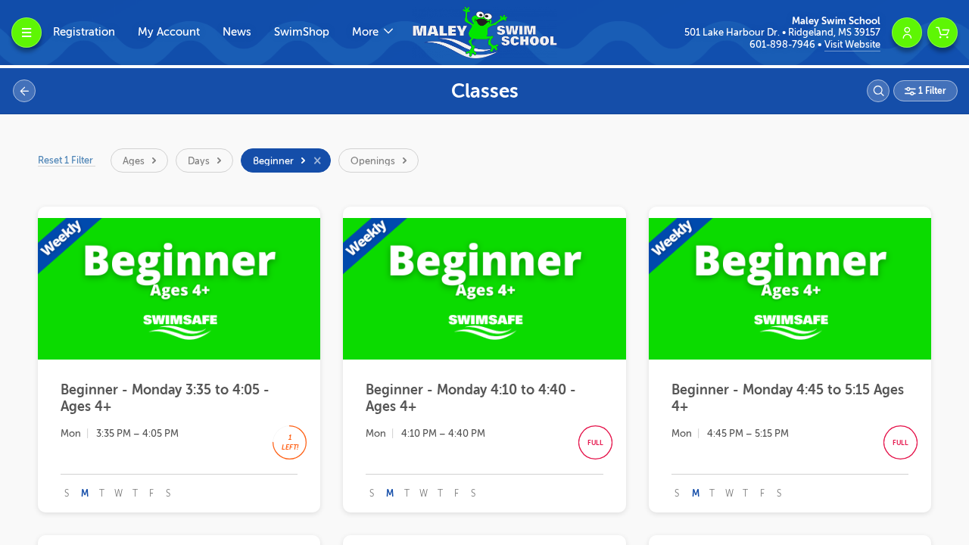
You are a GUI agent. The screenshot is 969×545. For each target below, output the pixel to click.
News (237, 32)
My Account (169, 32)
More (367, 32)
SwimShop (301, 32)
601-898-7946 (783, 44)
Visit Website (852, 44)
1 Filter (931, 91)
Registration (84, 32)
